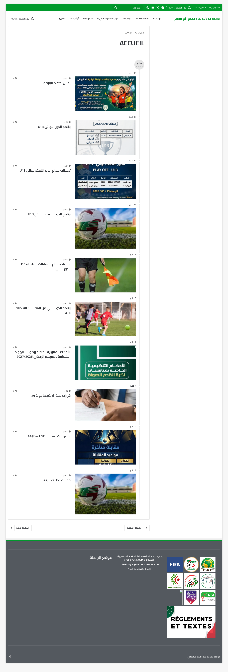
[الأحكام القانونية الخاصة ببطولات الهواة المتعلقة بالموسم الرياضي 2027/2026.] (105, 363)
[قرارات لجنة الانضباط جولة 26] (105, 405)
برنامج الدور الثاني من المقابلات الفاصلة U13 (43, 310)
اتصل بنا (61, 18)
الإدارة (128, 18)
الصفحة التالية (22, 528)
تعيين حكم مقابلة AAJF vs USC (49, 436)
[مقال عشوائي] (157, 7)
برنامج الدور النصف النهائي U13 (49, 214)
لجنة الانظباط (142, 18)
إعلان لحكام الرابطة (57, 83)
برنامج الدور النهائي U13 (54, 127)
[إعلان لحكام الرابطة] (105, 93)
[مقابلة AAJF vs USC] (105, 494)
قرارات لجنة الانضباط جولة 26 (51, 395)
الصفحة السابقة (134, 528)
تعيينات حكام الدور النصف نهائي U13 (45, 170)
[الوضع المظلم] (147, 7)
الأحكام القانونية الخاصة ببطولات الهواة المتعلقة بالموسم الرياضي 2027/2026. (43, 354)
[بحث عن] (115, 8)
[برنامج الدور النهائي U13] (105, 137)
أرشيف (75, 18)
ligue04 (64, 78)
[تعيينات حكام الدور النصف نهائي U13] (105, 181)
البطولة (89, 18)
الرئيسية (157, 18)
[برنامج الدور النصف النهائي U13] (105, 228)
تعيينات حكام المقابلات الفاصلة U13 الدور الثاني (45, 266)
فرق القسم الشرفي (108, 18)
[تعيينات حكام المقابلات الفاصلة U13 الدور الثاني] (105, 275)
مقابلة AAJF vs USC (57, 480)
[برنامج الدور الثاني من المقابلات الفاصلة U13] (105, 319)
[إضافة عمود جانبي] (152, 7)
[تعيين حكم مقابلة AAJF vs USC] (105, 447)
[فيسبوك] (162, 7)
